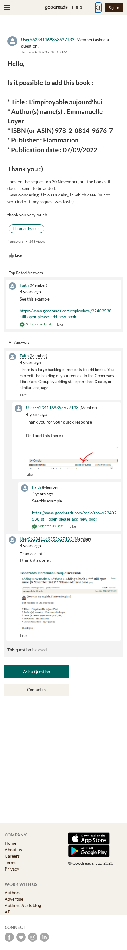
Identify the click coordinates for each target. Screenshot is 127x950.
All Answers (19, 342)
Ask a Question (36, 671)
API (8, 911)
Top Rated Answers (26, 272)
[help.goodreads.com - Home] (63, 7)
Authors (12, 892)
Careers (12, 856)
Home (10, 843)
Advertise (14, 899)
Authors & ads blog (23, 905)
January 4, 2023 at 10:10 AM (44, 52)
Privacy (12, 868)
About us (13, 849)
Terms (10, 862)
